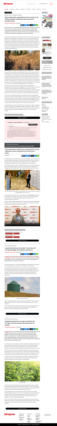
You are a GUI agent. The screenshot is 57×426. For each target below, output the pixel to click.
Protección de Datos (38, 416)
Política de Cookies (38, 419)
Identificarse (21, 414)
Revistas (44, 9)
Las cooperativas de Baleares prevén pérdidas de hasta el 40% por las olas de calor (47, 92)
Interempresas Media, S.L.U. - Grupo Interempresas (30, 424)
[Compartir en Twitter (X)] (31, 25)
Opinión (17, 9)
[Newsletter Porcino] (47, 46)
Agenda (33, 9)
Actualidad (12, 9)
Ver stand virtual (16, 233)
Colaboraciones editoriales (39, 422)
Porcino (6, 9)
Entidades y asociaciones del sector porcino (45, 107)
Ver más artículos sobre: (12, 144)
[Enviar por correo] (25, 25)
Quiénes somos (29, 422)
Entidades (39, 9)
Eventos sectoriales (45, 121)
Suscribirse (47, 57)
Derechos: (13, 134)
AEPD (25, 136)
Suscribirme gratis (33, 124)
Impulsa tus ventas (45, 118)
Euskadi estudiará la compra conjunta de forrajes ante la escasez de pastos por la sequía (47, 85)
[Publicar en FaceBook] (28, 25)
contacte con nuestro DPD (22, 135)
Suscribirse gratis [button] (43, 3)
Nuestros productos (29, 419)
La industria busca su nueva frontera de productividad (19, 146)
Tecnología (28, 9)
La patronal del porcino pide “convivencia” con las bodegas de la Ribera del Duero (47, 78)
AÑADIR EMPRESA (47, 414)
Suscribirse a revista (21, 420)
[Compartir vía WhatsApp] (37, 25)
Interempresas (32, 195)
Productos (22, 9)
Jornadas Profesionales (46, 116)
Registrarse (21, 415)
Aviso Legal (16, 130)
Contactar (29, 414)
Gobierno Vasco (9, 331)
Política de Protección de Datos (24, 130)
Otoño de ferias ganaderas (45, 98)
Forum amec (8, 158)
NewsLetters (21, 417)
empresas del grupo (28, 133)
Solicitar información (9, 233)
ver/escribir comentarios (22, 240)
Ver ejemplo (26, 122)
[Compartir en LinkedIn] (34, 25)
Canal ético (28, 416)
